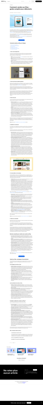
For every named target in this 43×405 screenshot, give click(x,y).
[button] (41, 402)
